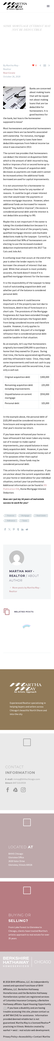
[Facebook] (5, 529)
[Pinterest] (14, 529)
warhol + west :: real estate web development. (26, 1030)
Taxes (24, 520)
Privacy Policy (10, 1036)
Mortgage (25, 515)
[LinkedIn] (22, 529)
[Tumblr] (18, 529)
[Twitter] (9, 529)
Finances (10, 515)
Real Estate (9, 72)
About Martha (41, 10)
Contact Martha (42, 1036)
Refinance (11, 520)
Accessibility (25, 1036)
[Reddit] (27, 529)
